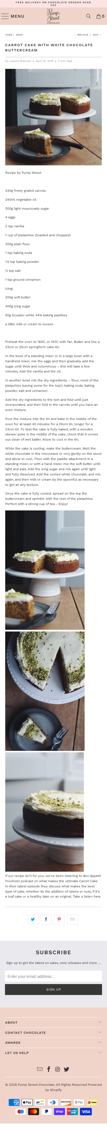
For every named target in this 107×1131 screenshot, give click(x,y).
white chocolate (17, 453)
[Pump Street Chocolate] (53, 16)
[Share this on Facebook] (46, 919)
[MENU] (3, 16)
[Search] (88, 16)
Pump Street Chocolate (36, 1084)
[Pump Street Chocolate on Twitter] (66, 1069)
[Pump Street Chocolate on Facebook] (49, 1069)
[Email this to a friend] (72, 919)
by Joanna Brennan (18, 61)
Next (96, 35)
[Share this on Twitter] (33, 919)
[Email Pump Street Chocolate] (40, 1069)
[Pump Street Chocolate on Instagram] (57, 1069)
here (97, 896)
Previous (82, 35)
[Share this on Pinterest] (59, 919)
